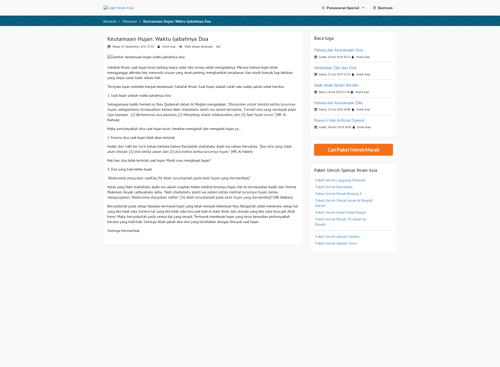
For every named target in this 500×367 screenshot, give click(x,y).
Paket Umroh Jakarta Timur (336, 243)
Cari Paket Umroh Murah (353, 150)
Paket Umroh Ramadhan (334, 187)
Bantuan (385, 7)
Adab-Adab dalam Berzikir (336, 85)
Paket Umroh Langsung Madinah (340, 180)
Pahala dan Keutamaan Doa (338, 50)
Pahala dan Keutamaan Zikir (338, 102)
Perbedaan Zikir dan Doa (335, 67)
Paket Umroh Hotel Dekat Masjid (340, 212)
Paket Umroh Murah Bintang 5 (338, 193)
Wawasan (130, 21)
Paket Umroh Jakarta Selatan (337, 236)
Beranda (109, 21)
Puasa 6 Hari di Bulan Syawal (339, 120)
